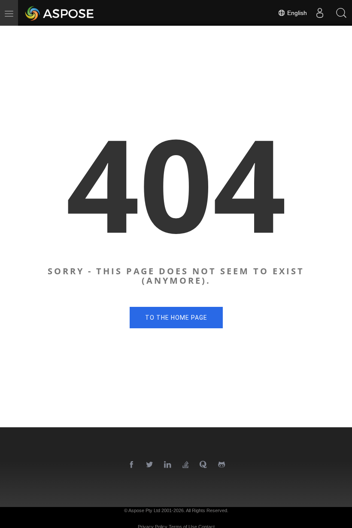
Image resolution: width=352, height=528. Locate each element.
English (296, 12)
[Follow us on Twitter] (149, 465)
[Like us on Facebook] (131, 465)
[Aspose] (59, 13)
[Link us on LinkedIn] (167, 465)
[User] (320, 13)
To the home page (176, 317)
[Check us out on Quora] (203, 465)
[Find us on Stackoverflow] (185, 465)
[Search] (341, 13)
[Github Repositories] (222, 465)
